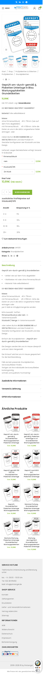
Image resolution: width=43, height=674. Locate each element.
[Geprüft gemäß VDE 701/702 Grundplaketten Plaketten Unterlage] (11, 458)
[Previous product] (3, 79)
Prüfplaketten (7, 74)
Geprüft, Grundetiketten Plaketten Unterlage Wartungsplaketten (11, 507)
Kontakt (5, 594)
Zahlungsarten (8, 599)
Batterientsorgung (9, 642)
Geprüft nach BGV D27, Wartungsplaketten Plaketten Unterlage (31, 473)
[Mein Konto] (34, 8)
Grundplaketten (22, 74)
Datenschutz (7, 634)
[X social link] (16, 2)
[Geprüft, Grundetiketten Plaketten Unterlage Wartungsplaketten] (11, 492)
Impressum (6, 638)
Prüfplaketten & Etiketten (26, 71)
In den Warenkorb (22, 192)
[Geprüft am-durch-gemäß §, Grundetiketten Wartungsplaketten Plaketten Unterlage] (11, 422)
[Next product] (9, 79)
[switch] (38, 670)
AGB (3, 625)
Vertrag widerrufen (9, 611)
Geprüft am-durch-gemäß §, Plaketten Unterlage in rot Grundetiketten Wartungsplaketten (31, 438)
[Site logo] (21, 8)
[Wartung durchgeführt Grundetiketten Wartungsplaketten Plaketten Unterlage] (31, 526)
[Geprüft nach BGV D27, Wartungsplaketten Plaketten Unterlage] (31, 458)
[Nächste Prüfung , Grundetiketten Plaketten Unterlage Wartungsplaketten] (31, 492)
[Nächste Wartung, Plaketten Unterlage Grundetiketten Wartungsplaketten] (11, 526)
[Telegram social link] (26, 2)
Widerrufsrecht (8, 629)
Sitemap (5, 615)
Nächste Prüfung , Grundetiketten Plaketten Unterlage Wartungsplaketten (31, 507)
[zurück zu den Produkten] (6, 79)
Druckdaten (7, 603)
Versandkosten (24, 103)
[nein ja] (18, 161)
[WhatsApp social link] (23, 2)
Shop (11, 71)
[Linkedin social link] (20, 2)
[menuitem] (21, 595)
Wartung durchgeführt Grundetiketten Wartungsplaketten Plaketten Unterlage (31, 542)
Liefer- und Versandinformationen (16, 607)
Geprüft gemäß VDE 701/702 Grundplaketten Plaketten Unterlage (11, 473)
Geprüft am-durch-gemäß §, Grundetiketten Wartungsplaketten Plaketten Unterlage (11, 438)
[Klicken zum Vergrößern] (6, 49)
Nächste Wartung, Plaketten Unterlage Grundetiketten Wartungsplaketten (11, 541)
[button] (4, 34)
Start (4, 71)
